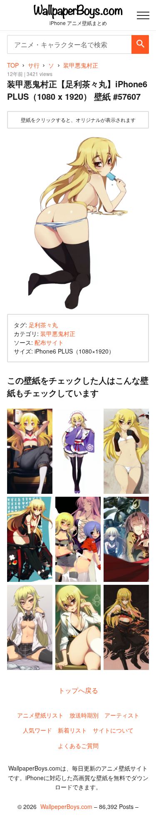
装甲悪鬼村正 (57, 333)
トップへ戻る (78, 690)
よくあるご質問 (78, 745)
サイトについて (113, 730)
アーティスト (121, 715)
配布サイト (49, 342)
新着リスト (72, 730)
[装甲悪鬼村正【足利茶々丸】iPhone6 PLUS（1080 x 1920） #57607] (78, 221)
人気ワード (37, 730)
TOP (13, 65)
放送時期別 (84, 715)
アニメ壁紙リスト (40, 715)
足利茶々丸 (43, 325)
